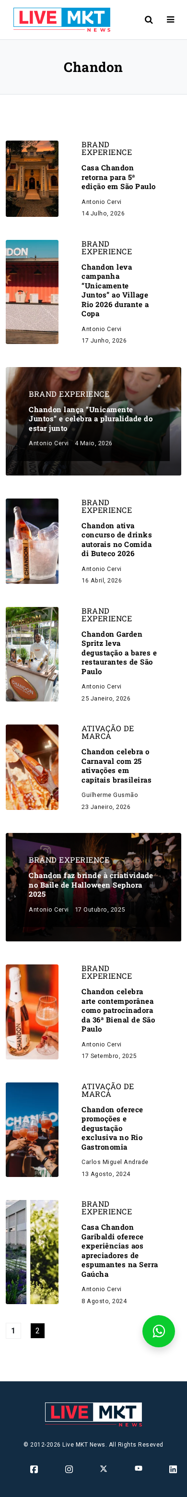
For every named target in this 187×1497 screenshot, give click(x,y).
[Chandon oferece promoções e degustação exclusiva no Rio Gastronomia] (32, 1129)
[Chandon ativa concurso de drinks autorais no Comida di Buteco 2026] (32, 540)
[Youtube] (139, 1468)
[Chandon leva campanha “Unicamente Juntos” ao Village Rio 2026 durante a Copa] (32, 291)
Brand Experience (107, 148)
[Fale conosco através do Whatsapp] (158, 1331)
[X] (104, 1468)
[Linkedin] (173, 1469)
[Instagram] (69, 1469)
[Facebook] (34, 1469)
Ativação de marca (108, 732)
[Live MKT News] (58, 19)
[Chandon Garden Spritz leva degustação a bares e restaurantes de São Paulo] (32, 653)
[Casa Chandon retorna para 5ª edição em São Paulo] (32, 178)
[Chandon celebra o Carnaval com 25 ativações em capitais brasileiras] (32, 767)
